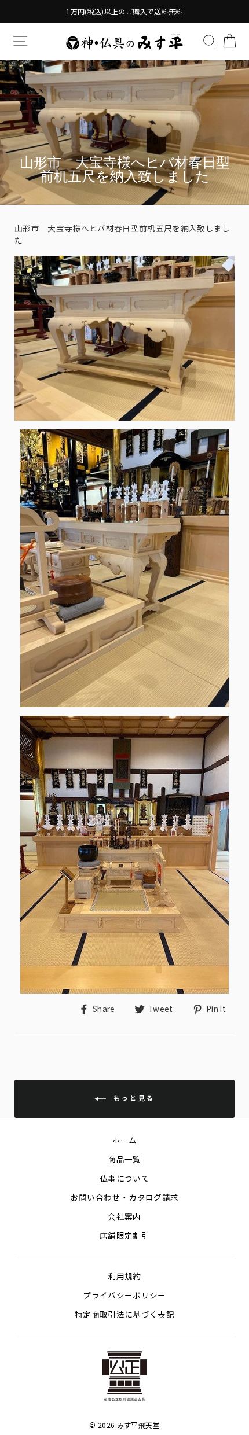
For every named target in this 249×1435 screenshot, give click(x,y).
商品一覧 (124, 1159)
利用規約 (124, 1276)
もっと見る (133, 1097)
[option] (124, 11)
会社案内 (124, 1216)
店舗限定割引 (124, 1235)
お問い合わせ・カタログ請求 (124, 1197)
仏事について (124, 1178)
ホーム (124, 1140)
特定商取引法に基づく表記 (124, 1314)
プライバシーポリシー (124, 1295)
